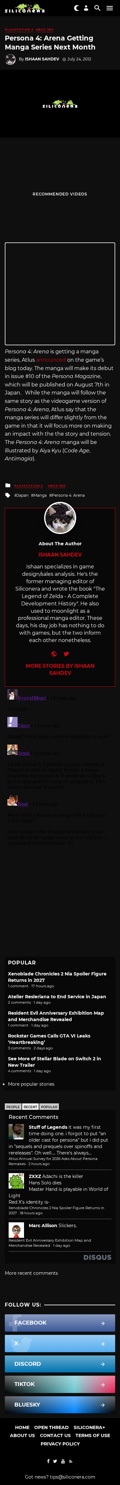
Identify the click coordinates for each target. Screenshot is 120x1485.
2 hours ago (39, 1164)
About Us (22, 1435)
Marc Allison (43, 1225)
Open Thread (51, 1427)
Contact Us (55, 1435)
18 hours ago (31, 1213)
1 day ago (61, 1245)
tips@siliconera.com (72, 1477)
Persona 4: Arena (68, 495)
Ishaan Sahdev (42, 59)
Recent (30, 1107)
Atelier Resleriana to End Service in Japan (57, 997)
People (13, 1107)
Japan (22, 495)
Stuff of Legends (48, 1127)
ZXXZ (35, 1176)
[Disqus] (60, 767)
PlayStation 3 (19, 29)
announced (51, 360)
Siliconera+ (89, 1427)
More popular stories (31, 1084)
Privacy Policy (60, 1444)
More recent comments (31, 1273)
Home (22, 1427)
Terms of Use (93, 1435)
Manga (40, 495)
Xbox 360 (44, 29)
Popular (49, 1107)
